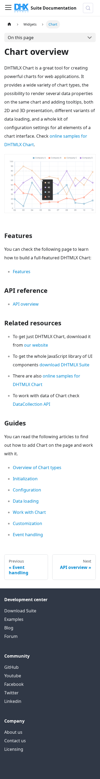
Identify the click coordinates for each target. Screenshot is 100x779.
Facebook (14, 684)
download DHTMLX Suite (64, 365)
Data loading (26, 501)
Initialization (25, 479)
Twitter (11, 693)
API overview (26, 304)
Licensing (13, 749)
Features (21, 271)
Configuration (27, 490)
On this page (21, 37)
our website (36, 345)
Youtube (12, 676)
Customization (27, 523)
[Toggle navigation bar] (8, 8)
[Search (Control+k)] (88, 8)
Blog (8, 628)
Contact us (15, 741)
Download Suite (20, 611)
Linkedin (12, 701)
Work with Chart (29, 512)
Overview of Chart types (37, 467)
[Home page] (9, 24)
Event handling (28, 535)
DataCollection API (31, 404)
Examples (13, 619)
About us (13, 732)
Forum (11, 636)
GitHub (11, 667)
